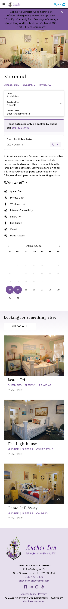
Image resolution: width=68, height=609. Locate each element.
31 (18, 297)
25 (26, 289)
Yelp (42, 586)
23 (10, 289)
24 (18, 289)
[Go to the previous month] (8, 245)
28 (50, 289)
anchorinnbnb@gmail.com (34, 580)
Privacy (42, 593)
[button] (61, 11)
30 (10, 297)
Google (36, 586)
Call (57, 144)
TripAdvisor (31, 586)
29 (58, 289)
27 (42, 289)
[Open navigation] (4, 4)
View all (20, 326)
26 (34, 289)
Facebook (25, 586)
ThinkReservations (34, 601)
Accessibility (28, 593)
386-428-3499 (21, 127)
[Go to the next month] (59, 245)
